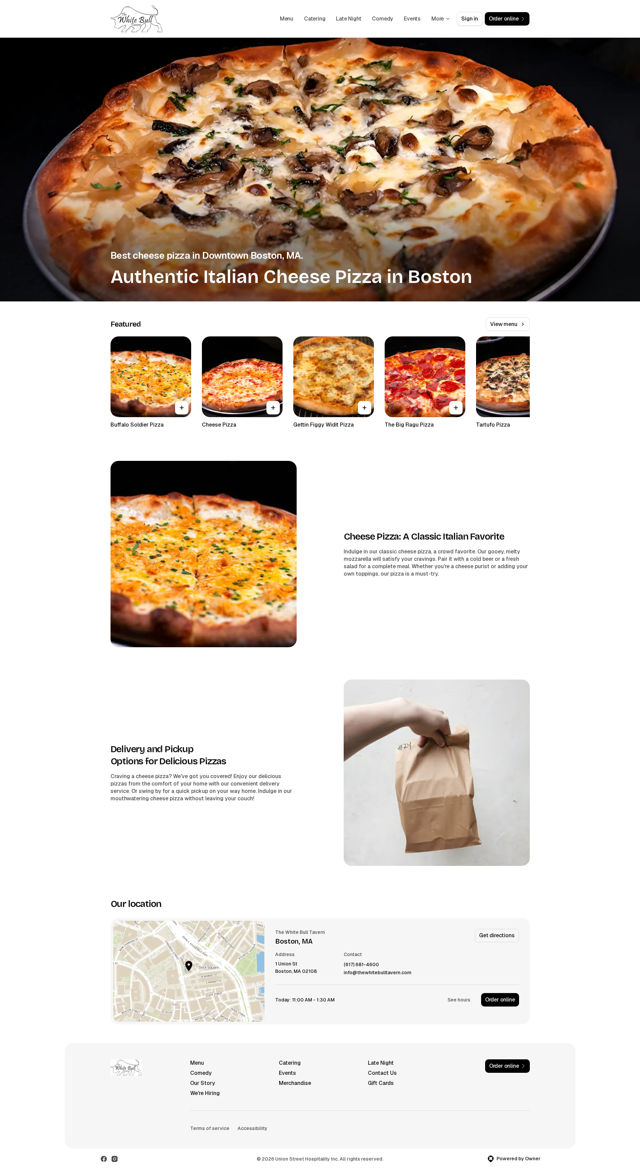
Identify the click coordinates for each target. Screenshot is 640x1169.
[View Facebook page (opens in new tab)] (104, 1159)
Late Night (348, 18)
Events (412, 18)
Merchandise (295, 1083)
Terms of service (209, 1128)
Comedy (382, 18)
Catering (314, 18)
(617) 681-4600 (361, 964)
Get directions (496, 935)
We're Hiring (205, 1093)
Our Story (202, 1083)
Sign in (469, 18)
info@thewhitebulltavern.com (378, 973)
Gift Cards (381, 1083)
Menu (286, 18)
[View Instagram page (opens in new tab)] (115, 1159)
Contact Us (382, 1072)
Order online (500, 999)
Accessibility (252, 1128)
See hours (458, 1000)
